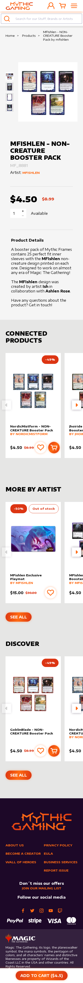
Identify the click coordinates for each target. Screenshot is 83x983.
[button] (76, 405)
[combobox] (41, 19)
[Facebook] (23, 910)
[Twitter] (32, 910)
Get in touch (40, 305)
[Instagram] (41, 910)
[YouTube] (50, 910)
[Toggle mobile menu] (74, 5)
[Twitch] (60, 910)
